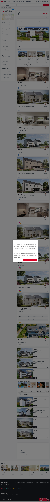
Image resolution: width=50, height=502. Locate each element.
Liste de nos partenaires (17, 257)
